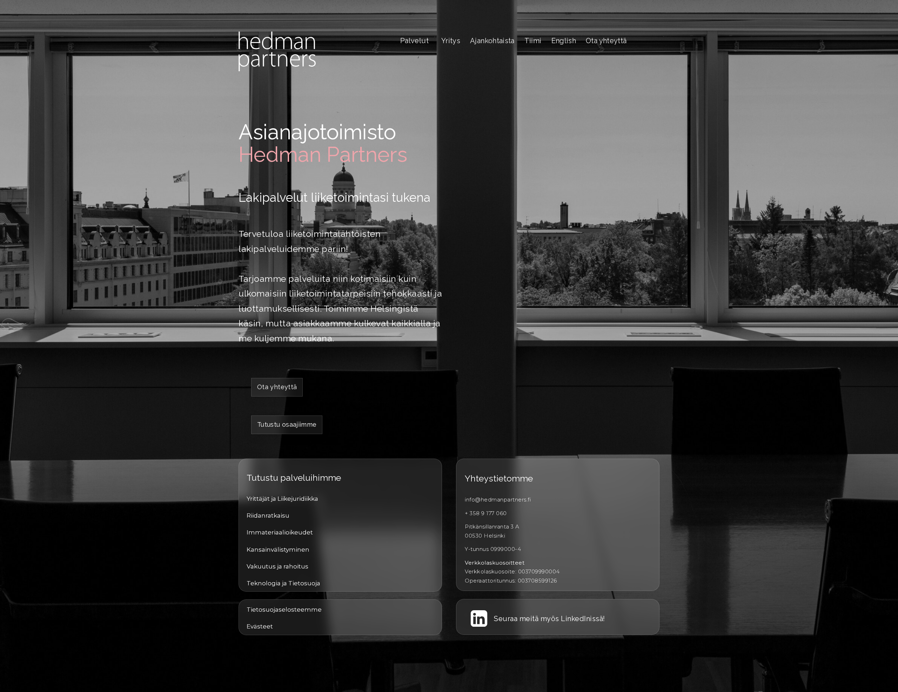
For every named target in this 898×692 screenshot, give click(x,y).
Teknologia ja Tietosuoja (283, 583)
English (563, 40)
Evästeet (260, 626)
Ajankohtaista (492, 40)
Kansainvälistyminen (278, 549)
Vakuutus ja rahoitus (277, 566)
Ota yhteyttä (606, 40)
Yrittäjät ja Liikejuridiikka (282, 498)
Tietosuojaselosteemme (284, 609)
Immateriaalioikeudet (280, 532)
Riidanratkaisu (268, 515)
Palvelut (414, 40)
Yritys (450, 40)
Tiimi (533, 40)
